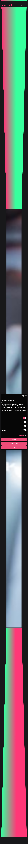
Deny (14, 447)
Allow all (14, 439)
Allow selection (14, 443)
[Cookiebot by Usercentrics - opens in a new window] (21, 396)
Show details (21, 435)
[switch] (25, 422)
